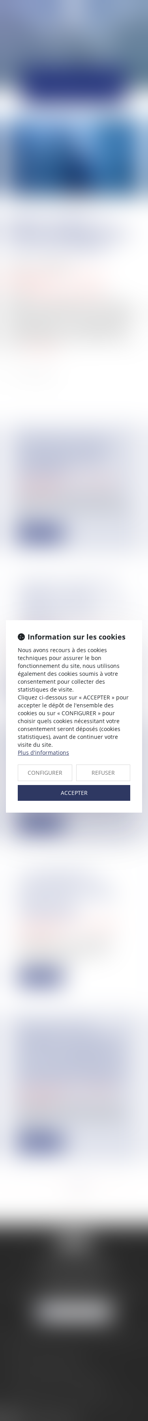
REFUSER (103, 772)
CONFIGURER (45, 772)
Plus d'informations (43, 752)
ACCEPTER (74, 792)
